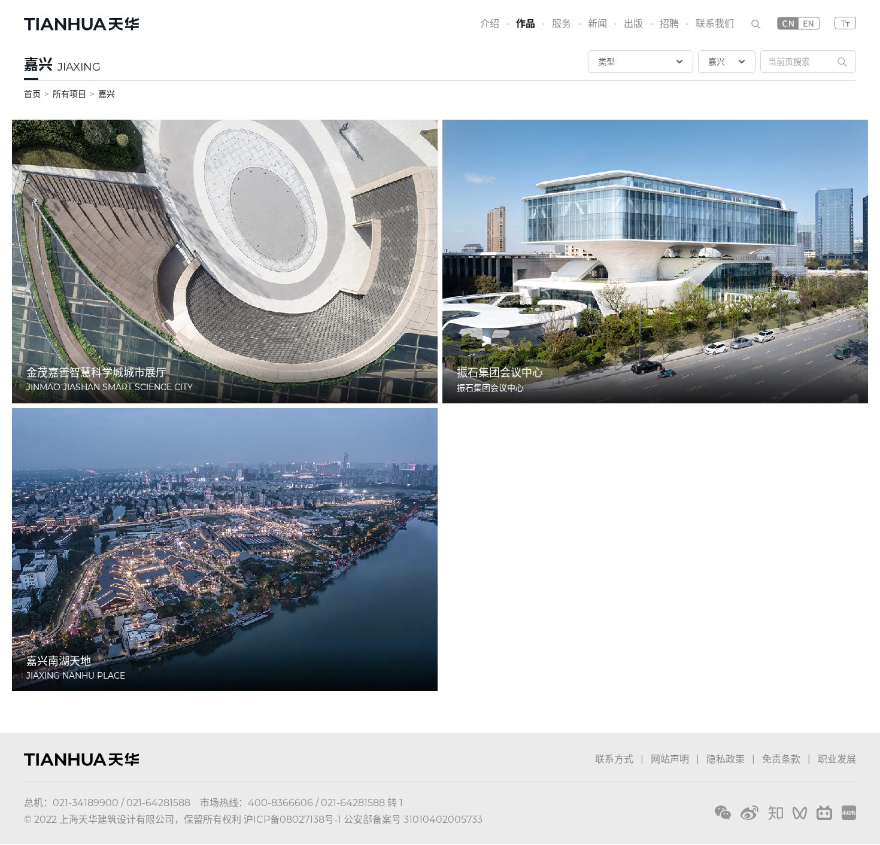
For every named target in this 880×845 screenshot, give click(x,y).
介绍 (489, 23)
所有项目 (69, 94)
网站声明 (670, 759)
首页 (32, 94)
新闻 (597, 23)
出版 (633, 23)
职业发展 (837, 759)
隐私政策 (725, 759)
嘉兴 (38, 64)
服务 (561, 23)
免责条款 (781, 759)
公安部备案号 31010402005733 (413, 819)
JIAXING (79, 67)
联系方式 (614, 759)
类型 (606, 61)
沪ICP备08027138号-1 (292, 819)
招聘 (669, 23)
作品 (525, 23)
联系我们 (715, 23)
